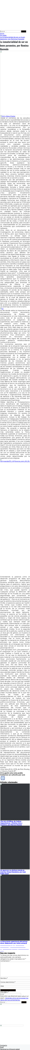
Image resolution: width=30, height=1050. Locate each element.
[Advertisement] (15, 15)
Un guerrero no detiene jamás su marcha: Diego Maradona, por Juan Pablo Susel (13, 872)
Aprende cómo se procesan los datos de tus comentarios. (14, 999)
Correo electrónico (7, 982)
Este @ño (4, 992)
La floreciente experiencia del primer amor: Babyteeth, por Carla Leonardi (14, 942)
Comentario (5, 961)
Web (2, 986)
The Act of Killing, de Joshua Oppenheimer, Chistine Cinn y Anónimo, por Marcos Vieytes (11, 823)
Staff (2, 1047)
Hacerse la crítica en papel (10, 1049)
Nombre (4, 978)
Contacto (3, 1045)
